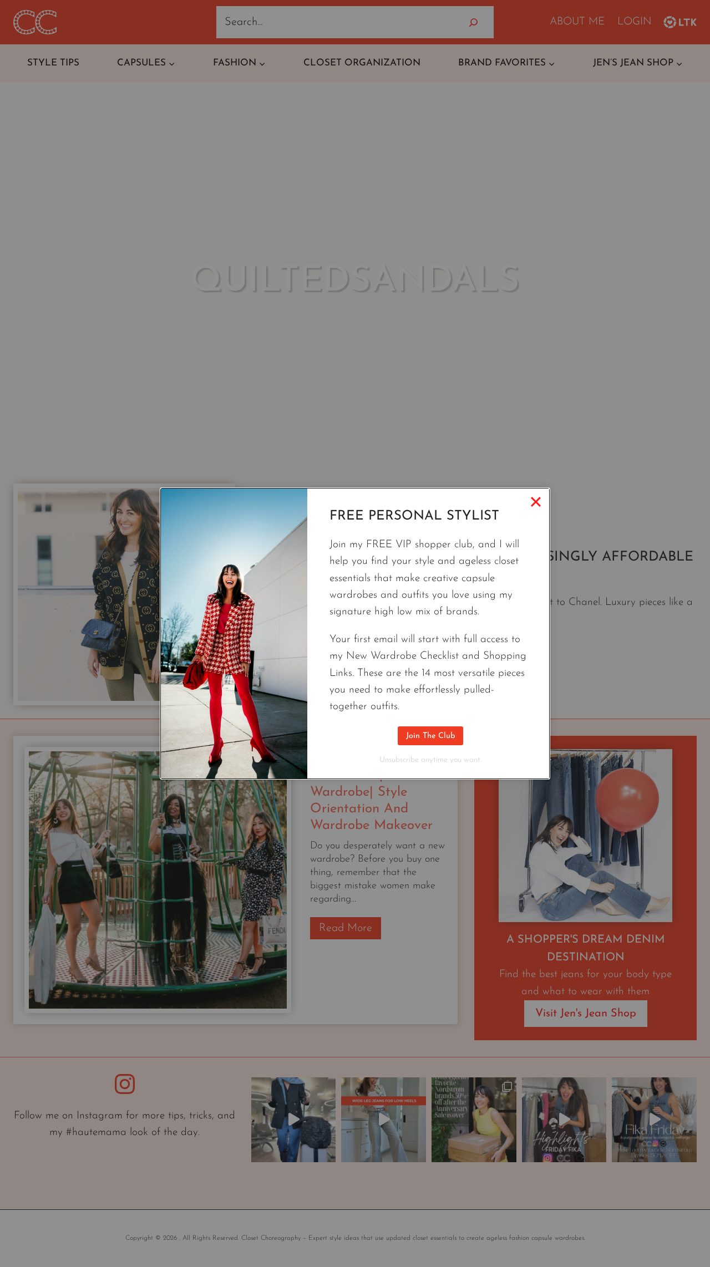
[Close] (535, 501)
